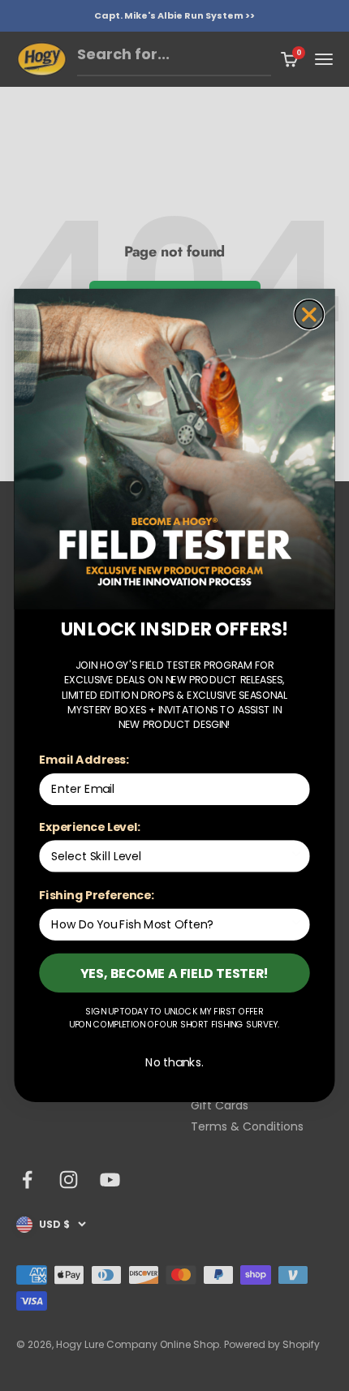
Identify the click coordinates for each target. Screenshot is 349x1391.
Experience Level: (89, 827)
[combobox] (170, 856)
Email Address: (84, 759)
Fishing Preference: (96, 895)
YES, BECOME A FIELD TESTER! (174, 972)
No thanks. (174, 1062)
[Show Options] (296, 856)
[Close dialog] (309, 314)
